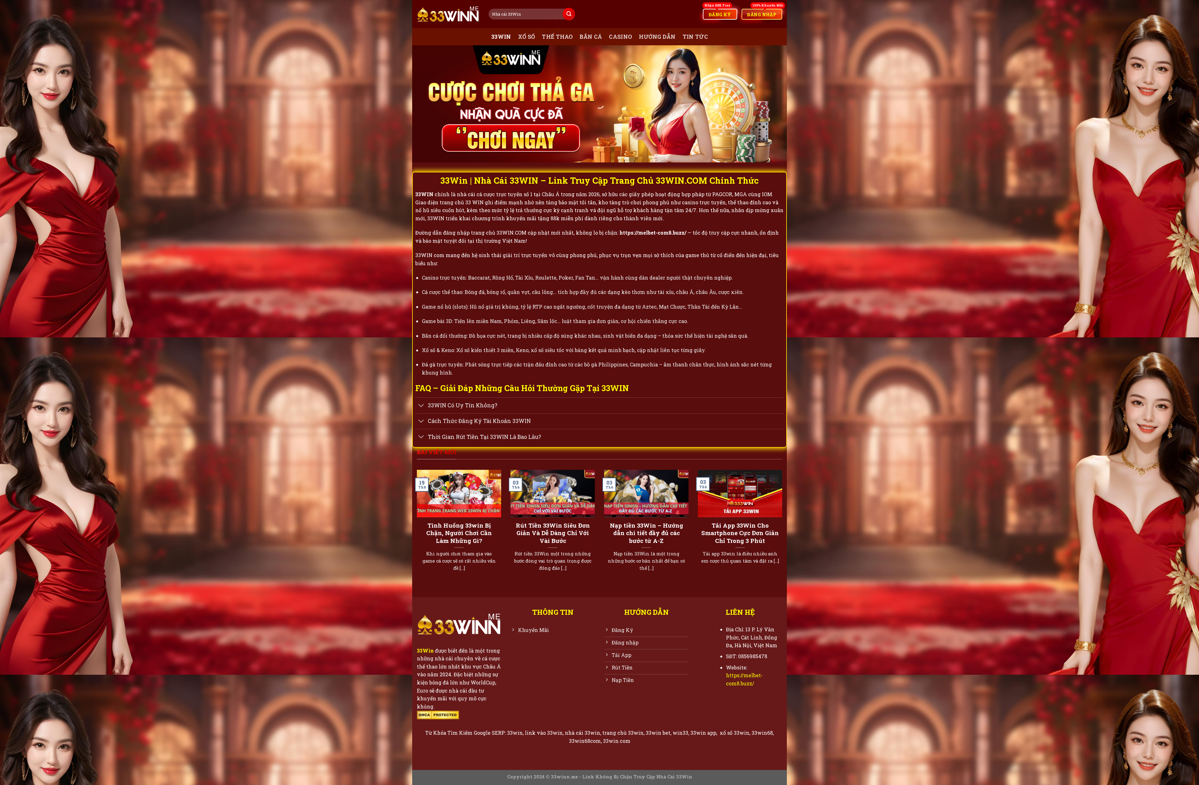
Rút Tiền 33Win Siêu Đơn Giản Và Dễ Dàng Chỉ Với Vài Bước (553, 533)
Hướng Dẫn (657, 36)
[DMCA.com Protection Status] (438, 714)
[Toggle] (421, 406)
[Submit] (569, 14)
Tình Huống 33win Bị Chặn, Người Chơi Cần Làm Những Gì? (459, 533)
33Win (425, 650)
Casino (620, 36)
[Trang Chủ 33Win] (448, 14)
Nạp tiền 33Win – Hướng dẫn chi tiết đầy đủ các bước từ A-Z (646, 533)
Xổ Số (526, 36)
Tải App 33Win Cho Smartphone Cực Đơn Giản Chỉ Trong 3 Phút (740, 533)
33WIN (501, 36)
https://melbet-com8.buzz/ (652, 232)
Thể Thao (557, 36)
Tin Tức (695, 36)
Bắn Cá (591, 36)
